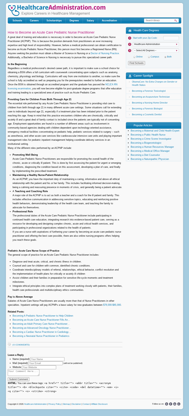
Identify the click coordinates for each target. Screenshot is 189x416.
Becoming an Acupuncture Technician (151, 97)
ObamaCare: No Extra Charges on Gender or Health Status (154, 83)
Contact (86, 404)
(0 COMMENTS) (21, 344)
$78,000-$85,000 (112, 304)
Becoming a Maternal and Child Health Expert (155, 130)
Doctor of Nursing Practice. (105, 53)
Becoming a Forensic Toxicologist (149, 91)
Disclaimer (76, 404)
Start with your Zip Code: (145, 38)
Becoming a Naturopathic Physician (150, 159)
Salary (90, 20)
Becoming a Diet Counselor (145, 155)
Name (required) (21, 359)
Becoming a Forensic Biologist (147, 108)
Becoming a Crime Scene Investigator (151, 138)
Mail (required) (20, 363)
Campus (155, 56)
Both (169, 56)
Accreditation (109, 20)
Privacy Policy (54, 404)
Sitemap (66, 404)
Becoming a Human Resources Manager (152, 146)
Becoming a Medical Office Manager (150, 151)
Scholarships (54, 20)
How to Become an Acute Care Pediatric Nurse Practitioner (51, 32)
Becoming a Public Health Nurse (148, 134)
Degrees (74, 20)
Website (17, 367)
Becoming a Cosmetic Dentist (146, 114)
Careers (34, 20)
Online (139, 56)
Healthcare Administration (56, 10)
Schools (17, 20)
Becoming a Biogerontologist (146, 142)
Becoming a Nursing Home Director (150, 102)
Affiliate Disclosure (99, 404)
